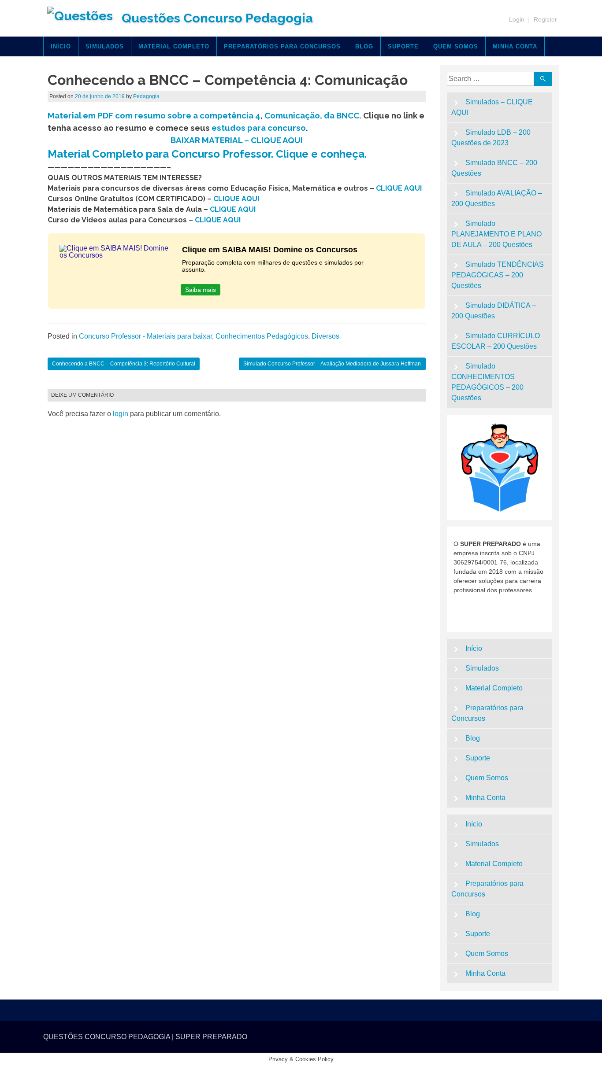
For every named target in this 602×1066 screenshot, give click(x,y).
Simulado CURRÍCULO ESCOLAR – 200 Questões (495, 341)
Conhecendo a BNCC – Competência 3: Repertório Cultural (123, 364)
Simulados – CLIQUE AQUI (492, 107)
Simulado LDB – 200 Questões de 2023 (491, 138)
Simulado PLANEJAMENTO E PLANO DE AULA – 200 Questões (496, 234)
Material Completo (173, 46)
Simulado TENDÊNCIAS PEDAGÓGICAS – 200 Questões (497, 275)
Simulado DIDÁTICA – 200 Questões (493, 311)
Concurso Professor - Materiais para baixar (145, 336)
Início (61, 46)
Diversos (325, 336)
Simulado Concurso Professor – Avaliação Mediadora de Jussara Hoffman (332, 364)
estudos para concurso (259, 128)
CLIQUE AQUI (399, 188)
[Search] (543, 79)
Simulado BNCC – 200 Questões (494, 168)
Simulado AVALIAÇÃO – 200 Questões (497, 198)
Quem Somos (455, 46)
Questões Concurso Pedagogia (217, 18)
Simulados (104, 46)
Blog (364, 46)
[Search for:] (492, 78)
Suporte (403, 46)
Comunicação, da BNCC (311, 115)
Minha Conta (515, 46)
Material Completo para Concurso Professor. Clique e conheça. (207, 154)
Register (545, 19)
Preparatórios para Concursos (282, 46)
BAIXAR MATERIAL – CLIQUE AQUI (237, 140)
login (120, 413)
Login (516, 19)
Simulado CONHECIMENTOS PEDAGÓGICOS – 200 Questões (487, 382)
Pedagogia (146, 96)
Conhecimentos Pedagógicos (262, 336)
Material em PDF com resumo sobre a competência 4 (154, 115)
